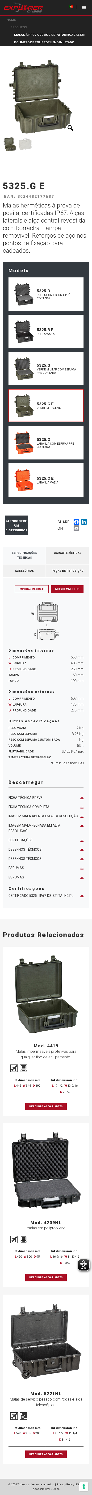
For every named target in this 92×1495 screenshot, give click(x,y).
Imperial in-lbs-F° (32, 589)
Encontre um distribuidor (16, 525)
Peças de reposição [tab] (68, 571)
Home (11, 19)
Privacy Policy (65, 1484)
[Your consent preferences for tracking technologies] (83, 1486)
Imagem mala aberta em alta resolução (43, 816)
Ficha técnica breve (25, 798)
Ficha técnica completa (29, 807)
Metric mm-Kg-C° (67, 589)
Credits (55, 1489)
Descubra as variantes (46, 1106)
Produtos (18, 27)
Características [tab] (67, 553)
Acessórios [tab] (24, 571)
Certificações (20, 840)
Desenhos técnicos (25, 849)
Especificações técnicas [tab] (24, 555)
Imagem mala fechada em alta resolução (34, 828)
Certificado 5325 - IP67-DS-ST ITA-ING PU (41, 896)
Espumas (16, 868)
